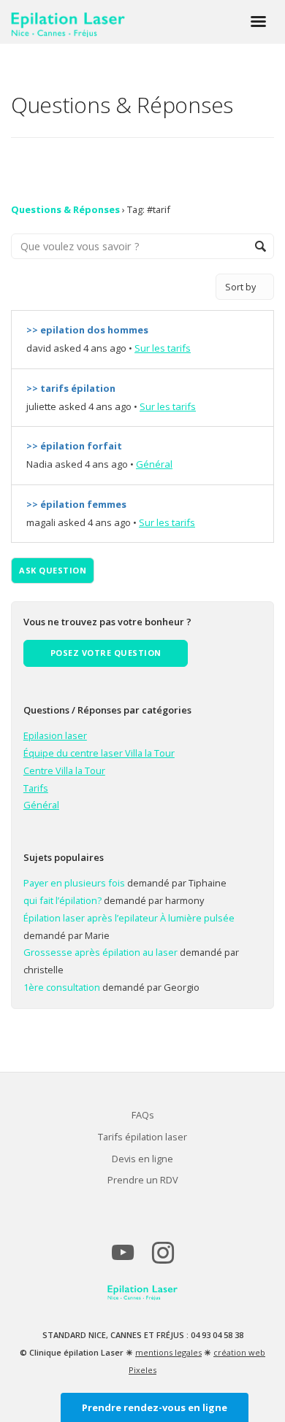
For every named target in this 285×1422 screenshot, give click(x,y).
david (38, 348)
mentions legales (168, 1352)
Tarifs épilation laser (142, 1136)
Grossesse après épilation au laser (100, 952)
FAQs (143, 1114)
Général (154, 464)
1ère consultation (61, 987)
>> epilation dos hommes (87, 329)
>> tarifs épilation (70, 388)
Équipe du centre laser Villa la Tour (99, 753)
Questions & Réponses (65, 209)
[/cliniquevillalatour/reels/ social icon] (162, 1258)
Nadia (39, 464)
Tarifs (35, 788)
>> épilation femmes (76, 504)
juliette (41, 406)
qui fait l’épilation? (62, 900)
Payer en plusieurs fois (74, 882)
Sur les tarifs (162, 348)
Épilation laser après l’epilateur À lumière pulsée (129, 917)
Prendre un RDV (142, 1179)
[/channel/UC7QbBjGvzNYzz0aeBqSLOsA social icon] (122, 1258)
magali (41, 522)
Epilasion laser (55, 735)
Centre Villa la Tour (64, 770)
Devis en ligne (142, 1158)
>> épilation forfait (74, 445)
